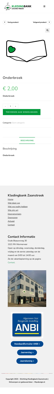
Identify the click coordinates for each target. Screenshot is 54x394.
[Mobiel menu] (43, 6)
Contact (11, 224)
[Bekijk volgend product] (49, 22)
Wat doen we (14, 203)
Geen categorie (18, 122)
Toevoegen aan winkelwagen (22, 112)
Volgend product (40, 22)
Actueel (11, 221)
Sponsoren (13, 217)
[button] (47, 30)
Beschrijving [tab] (27, 140)
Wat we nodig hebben (18, 206)
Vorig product (13, 22)
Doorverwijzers (14, 214)
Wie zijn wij (13, 210)
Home (10, 199)
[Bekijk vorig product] (5, 22)
